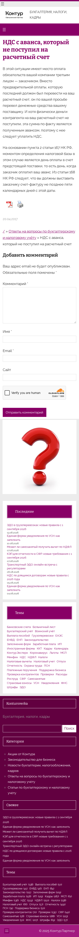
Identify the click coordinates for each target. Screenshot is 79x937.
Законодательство (36, 639)
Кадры (48, 648)
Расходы (61, 674)
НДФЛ (32, 657)
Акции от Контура (21, 754)
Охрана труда (33, 665)
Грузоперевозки (43, 635)
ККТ (39, 648)
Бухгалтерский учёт (20, 631)
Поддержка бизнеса (52, 670)
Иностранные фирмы (21, 648)
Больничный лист (44, 627)
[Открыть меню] (2, 3)
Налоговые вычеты (19, 661)
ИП (60, 644)
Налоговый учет (44, 661)
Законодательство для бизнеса (31, 760)
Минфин (12, 657)
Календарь (61, 648)
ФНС (64, 683)
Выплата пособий (18, 635)
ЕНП (19, 639)
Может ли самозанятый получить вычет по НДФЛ (39, 546)
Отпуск (61, 661)
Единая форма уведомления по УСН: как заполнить (36, 826)
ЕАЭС (59, 635)
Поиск (69, 728)
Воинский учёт (45, 631)
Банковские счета (19, 627)
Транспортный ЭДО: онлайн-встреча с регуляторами (37, 846)
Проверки (47, 674)
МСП (63, 652)
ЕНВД (11, 639)
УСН (36, 683)
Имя (7, 331)
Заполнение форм (19, 644)
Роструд (12, 678)
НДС (23, 657)
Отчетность (14, 665)
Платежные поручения (22, 670)
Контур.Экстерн (17, 652)
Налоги (43, 657)
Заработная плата (44, 644)
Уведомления (50, 683)
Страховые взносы (19, 683)
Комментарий (15, 284)
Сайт (7, 370)
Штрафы (12, 687)
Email (8, 351)
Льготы (54, 652)
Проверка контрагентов (23, 674)
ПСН (47, 665)
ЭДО (23, 687)
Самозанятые (36, 678)
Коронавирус (39, 652)
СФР (23, 678)
